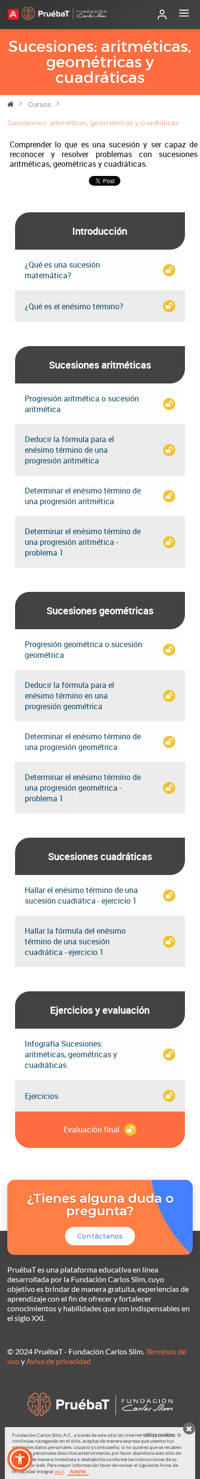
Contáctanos (100, 1236)
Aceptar (78, 1471)
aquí (59, 1471)
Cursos (39, 104)
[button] (20, 1459)
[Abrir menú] (184, 14)
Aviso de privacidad (58, 1361)
